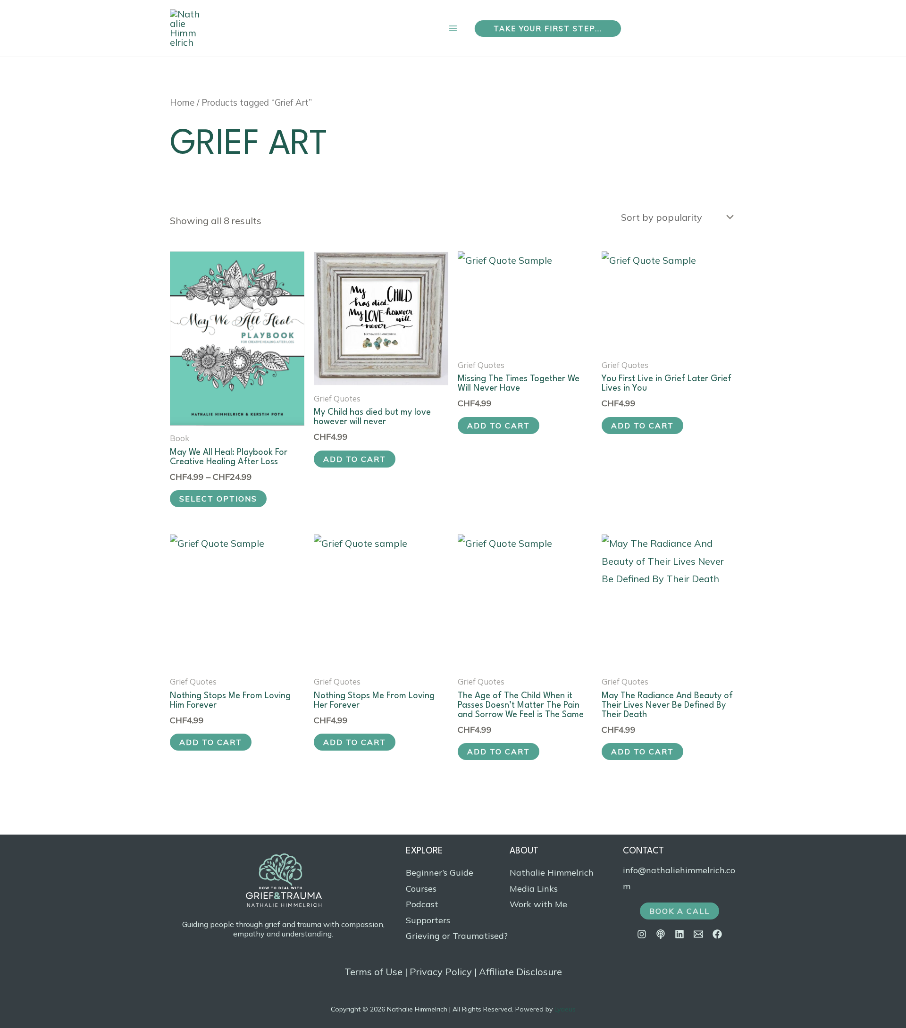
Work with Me (538, 904)
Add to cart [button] (354, 459)
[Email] (698, 934)
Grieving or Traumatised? (457, 935)
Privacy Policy (441, 972)
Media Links (534, 888)
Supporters (428, 920)
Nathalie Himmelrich (552, 872)
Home (182, 102)
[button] (547, 28)
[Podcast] (660, 934)
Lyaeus (565, 1009)
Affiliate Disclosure (520, 972)
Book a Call (679, 911)
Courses (421, 888)
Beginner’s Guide (439, 872)
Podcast (422, 904)
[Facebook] (717, 934)
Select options (218, 498)
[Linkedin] (679, 934)
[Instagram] (641, 934)
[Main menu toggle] (453, 28)
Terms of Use (373, 972)
